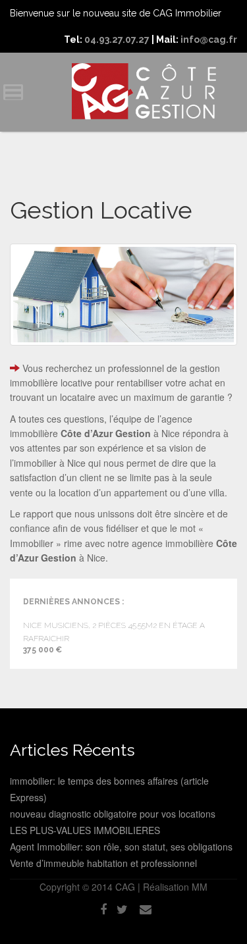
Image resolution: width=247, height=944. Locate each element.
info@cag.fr (208, 39)
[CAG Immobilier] (143, 92)
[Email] (145, 909)
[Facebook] (103, 909)
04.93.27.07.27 (117, 39)
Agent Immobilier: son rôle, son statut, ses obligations (121, 846)
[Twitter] (122, 909)
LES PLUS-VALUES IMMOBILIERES (85, 830)
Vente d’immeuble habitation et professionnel (103, 863)
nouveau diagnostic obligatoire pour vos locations (112, 813)
